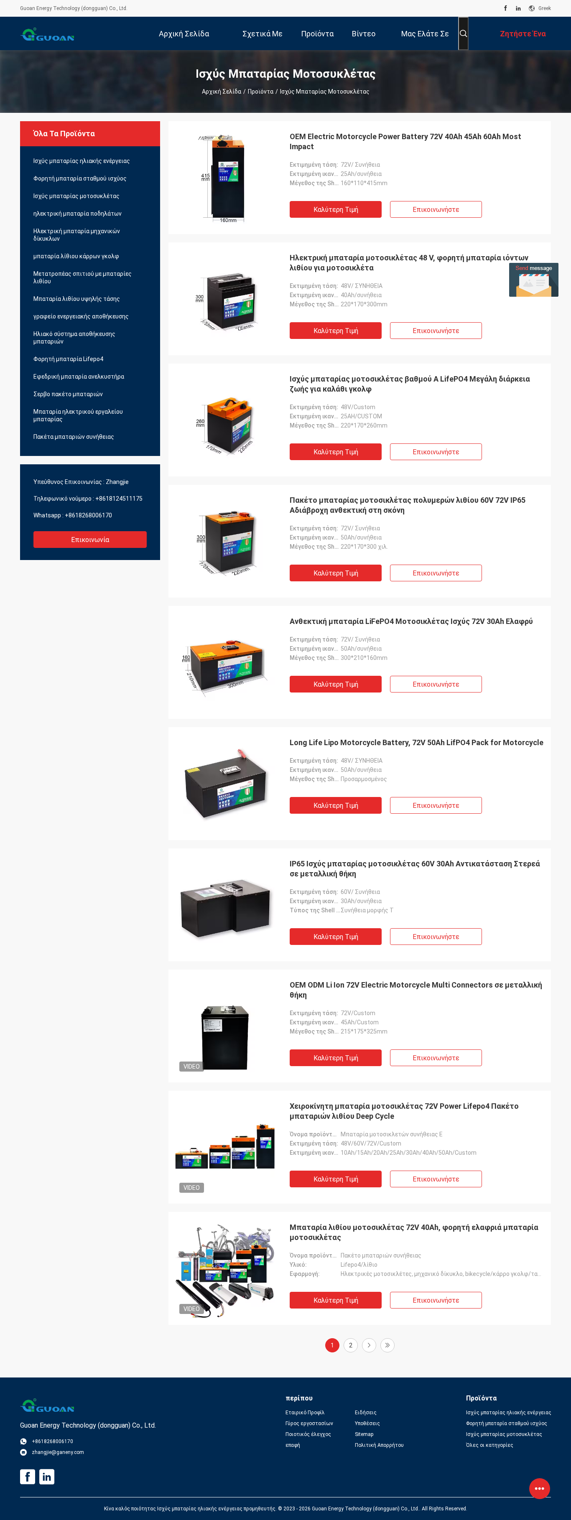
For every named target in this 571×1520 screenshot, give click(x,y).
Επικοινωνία (90, 540)
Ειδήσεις (366, 1413)
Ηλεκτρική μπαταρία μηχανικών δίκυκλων (76, 235)
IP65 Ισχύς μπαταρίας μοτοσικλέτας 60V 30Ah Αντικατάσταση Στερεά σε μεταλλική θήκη (415, 868)
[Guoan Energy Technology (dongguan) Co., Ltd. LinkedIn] (518, 8)
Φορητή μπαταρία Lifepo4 (68, 359)
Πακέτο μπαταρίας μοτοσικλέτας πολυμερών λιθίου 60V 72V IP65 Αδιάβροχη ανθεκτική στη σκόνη (407, 505)
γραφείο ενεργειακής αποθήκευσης (81, 316)
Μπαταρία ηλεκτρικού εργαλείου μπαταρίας (78, 415)
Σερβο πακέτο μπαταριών (68, 394)
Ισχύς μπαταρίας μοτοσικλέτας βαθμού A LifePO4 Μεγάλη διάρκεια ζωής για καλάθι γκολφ (410, 383)
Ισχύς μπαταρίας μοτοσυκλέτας (76, 196)
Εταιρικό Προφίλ (305, 1413)
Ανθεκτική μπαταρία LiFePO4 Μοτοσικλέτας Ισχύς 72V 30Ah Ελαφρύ (411, 621)
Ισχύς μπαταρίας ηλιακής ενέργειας (81, 161)
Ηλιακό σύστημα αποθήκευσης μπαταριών (74, 338)
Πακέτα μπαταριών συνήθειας (73, 436)
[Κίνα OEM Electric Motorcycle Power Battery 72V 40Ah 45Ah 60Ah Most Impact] (225, 177)
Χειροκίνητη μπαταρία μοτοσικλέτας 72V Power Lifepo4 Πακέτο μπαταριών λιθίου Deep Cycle (404, 1111)
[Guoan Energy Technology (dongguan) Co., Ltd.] (47, 33)
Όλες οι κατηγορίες (489, 1445)
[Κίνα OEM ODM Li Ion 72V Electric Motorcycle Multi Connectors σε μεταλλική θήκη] (225, 1026)
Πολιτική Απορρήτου (379, 1445)
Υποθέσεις (367, 1423)
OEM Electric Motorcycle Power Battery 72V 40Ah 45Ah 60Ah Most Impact (405, 141)
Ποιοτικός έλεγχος (308, 1434)
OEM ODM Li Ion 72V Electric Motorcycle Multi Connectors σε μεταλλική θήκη (416, 989)
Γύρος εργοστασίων (309, 1423)
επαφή (293, 1445)
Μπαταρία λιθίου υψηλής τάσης (76, 298)
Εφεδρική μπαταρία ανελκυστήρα (78, 376)
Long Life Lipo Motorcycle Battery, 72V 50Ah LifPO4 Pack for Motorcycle (416, 742)
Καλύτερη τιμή (336, 210)
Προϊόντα (260, 91)
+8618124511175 (119, 498)
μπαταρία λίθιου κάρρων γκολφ (76, 256)
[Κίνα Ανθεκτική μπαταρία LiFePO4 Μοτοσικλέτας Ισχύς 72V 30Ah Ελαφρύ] (225, 662)
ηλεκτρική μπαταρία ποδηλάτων (77, 213)
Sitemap (364, 1434)
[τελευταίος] (387, 1345)
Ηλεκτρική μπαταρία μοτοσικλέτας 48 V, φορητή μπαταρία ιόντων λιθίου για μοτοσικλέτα (409, 262)
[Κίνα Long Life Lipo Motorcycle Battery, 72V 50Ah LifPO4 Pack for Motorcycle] (225, 783)
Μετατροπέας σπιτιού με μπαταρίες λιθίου (82, 277)
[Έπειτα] (369, 1345)
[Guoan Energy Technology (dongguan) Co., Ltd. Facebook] (505, 8)
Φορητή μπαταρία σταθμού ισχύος (80, 178)
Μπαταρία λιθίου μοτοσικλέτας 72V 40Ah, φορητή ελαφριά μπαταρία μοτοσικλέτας (414, 1232)
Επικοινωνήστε (436, 210)
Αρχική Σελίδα (221, 91)
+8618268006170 (88, 515)
